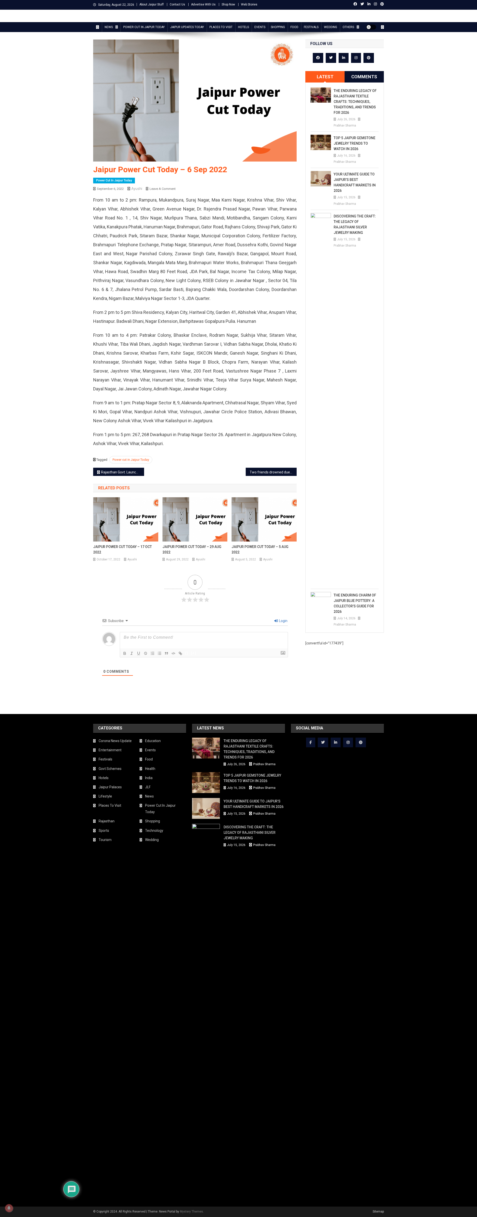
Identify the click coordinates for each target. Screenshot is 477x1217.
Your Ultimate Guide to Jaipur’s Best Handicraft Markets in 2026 (355, 182)
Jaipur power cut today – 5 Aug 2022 (260, 549)
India (149, 778)
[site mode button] (371, 27)
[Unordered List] (159, 653)
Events (259, 27)
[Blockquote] (166, 653)
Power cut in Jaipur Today (131, 460)
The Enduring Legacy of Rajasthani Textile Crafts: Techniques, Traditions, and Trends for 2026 (355, 102)
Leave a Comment (163, 189)
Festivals (311, 27)
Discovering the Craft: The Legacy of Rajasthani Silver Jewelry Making (355, 224)
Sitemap (378, 1211)
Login (282, 621)
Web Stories (249, 4)
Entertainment (110, 750)
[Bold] (124, 653)
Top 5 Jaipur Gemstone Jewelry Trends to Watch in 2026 (354, 143)
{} (187, 653)
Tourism (105, 840)
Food (294, 27)
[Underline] (138, 653)
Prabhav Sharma (345, 125)
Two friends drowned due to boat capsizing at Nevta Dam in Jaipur (273, 472)
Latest (325, 76)
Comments (364, 76)
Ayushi (136, 189)
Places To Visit (221, 27)
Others (348, 27)
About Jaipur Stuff (151, 4)
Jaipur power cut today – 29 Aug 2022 (191, 549)
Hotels (243, 27)
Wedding (330, 27)
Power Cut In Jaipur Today (144, 27)
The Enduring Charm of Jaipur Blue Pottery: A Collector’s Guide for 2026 (355, 603)
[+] (194, 653)
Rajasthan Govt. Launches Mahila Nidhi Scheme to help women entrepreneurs (122, 472)
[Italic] (131, 653)
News (109, 27)
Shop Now (228, 4)
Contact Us (177, 4)
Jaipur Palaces (110, 787)
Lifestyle (105, 796)
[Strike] (145, 653)
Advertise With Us (203, 4)
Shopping (278, 27)
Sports (104, 831)
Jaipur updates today (187, 27)
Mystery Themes (191, 1211)
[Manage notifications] (9, 1208)
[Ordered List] (152, 653)
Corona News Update (115, 741)
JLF (148, 787)
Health (150, 769)
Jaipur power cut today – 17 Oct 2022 (122, 549)
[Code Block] (173, 653)
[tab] (325, 77)
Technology (154, 831)
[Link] (180, 653)
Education (153, 741)
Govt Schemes (110, 769)
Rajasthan (107, 821)
